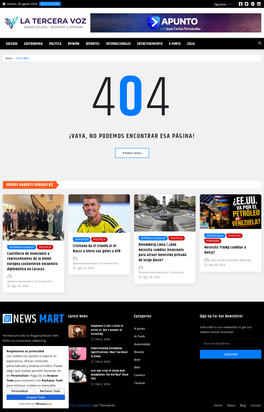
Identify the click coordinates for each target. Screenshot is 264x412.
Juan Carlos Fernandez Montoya (231, 260)
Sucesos (12, 43)
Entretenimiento (150, 43)
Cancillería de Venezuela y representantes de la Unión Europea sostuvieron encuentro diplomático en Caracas (32, 261)
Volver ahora (133, 153)
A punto (175, 43)
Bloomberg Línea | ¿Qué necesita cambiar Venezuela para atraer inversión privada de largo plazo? (163, 252)
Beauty (139, 352)
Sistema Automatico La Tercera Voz (29, 281)
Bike (137, 367)
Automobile (142, 344)
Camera (139, 375)
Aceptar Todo (35, 397)
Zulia (191, 43)
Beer (137, 360)
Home (218, 405)
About (231, 405)
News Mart (85, 405)
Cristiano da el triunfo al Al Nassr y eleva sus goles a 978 (97, 248)
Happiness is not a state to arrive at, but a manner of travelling (107, 330)
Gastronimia (33, 43)
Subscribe (230, 354)
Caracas (139, 383)
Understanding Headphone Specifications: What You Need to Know (109, 352)
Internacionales (118, 43)
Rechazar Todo (50, 391)
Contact (256, 405)
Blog (243, 405)
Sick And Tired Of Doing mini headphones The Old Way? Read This (109, 375)
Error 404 (22, 58)
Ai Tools (139, 336)
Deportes (92, 43)
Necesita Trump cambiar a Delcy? (225, 250)
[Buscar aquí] (259, 43)
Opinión (73, 43)
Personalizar (19, 391)
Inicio (9, 58)
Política (55, 43)
